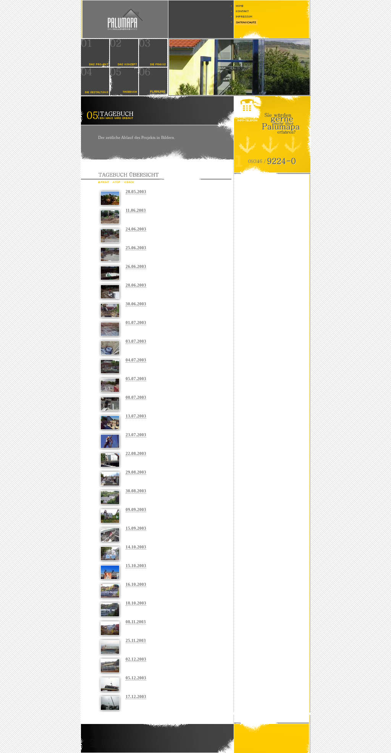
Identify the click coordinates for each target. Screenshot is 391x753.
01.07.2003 (136, 322)
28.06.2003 (136, 285)
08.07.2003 (136, 397)
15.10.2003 (136, 565)
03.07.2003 (136, 341)
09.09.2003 (136, 509)
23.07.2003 (136, 434)
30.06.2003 (136, 304)
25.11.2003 (136, 640)
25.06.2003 (136, 247)
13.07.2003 (136, 416)
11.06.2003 (136, 210)
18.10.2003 (136, 603)
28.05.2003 (136, 191)
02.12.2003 (136, 659)
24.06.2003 (136, 229)
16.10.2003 (136, 584)
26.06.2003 (136, 266)
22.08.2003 (136, 453)
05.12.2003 (136, 678)
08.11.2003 (136, 621)
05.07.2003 (136, 378)
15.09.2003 (136, 528)
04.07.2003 (136, 360)
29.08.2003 (136, 472)
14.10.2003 (136, 547)
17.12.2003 (136, 696)
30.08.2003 (136, 491)
